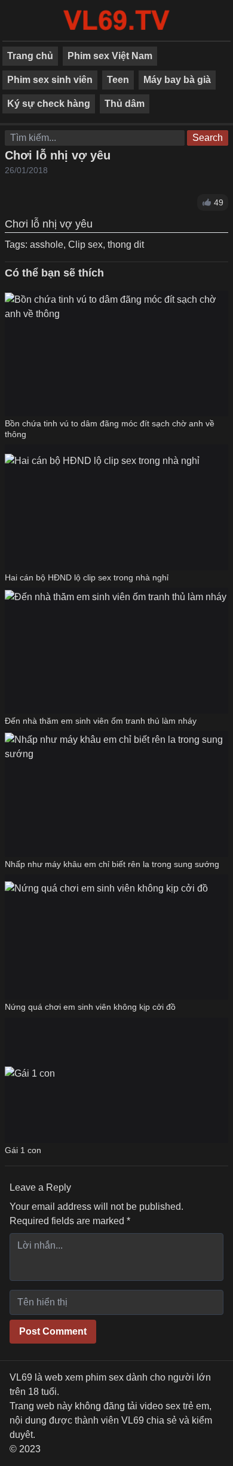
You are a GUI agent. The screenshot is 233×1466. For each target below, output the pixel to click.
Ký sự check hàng (48, 104)
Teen (118, 80)
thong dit (126, 244)
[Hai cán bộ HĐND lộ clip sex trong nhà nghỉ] (102, 507)
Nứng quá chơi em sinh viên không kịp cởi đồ (90, 1007)
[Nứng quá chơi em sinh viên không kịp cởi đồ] (106, 936)
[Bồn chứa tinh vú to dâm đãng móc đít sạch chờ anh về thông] (116, 353)
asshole (46, 244)
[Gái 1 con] (30, 1080)
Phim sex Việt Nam (110, 56)
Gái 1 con (23, 1150)
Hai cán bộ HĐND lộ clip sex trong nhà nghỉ (86, 577)
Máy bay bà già (177, 80)
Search (207, 138)
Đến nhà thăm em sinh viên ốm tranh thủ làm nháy (101, 721)
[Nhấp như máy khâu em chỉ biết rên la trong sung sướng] (116, 794)
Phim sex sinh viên (50, 80)
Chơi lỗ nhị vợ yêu (58, 155)
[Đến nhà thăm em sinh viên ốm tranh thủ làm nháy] (115, 650)
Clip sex (85, 244)
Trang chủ (30, 56)
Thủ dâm (125, 104)
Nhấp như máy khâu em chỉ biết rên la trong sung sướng (112, 864)
